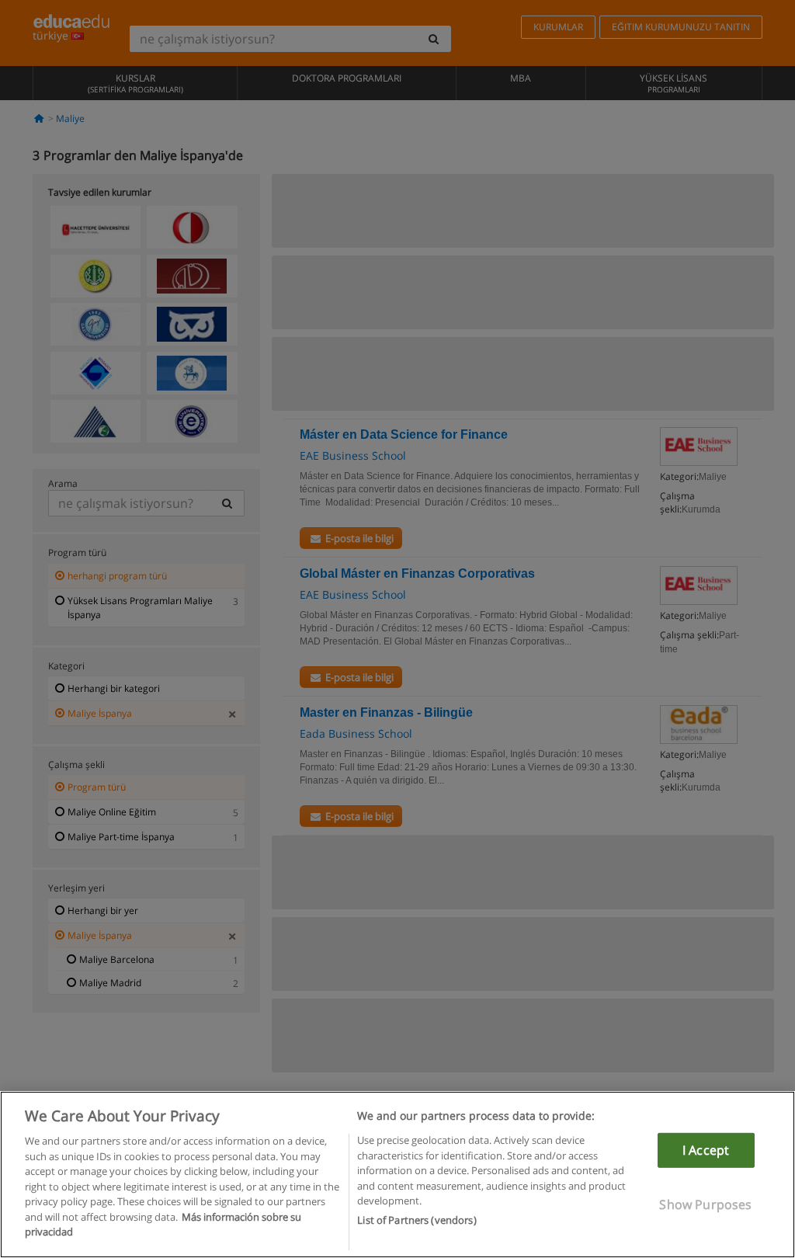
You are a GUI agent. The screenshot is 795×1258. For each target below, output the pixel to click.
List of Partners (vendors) (416, 1220)
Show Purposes (705, 1204)
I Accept (705, 1150)
